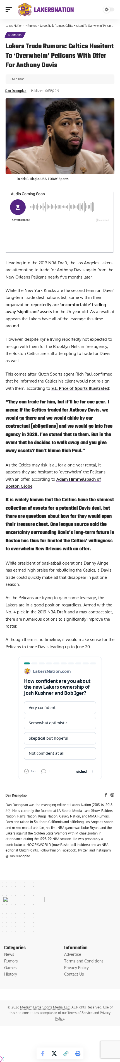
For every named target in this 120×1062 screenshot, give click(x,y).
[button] (10, 9)
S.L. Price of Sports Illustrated (80, 388)
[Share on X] (54, 1053)
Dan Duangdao (16, 91)
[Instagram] (112, 795)
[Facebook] (106, 795)
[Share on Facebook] (42, 1053)
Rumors (15, 35)
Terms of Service (80, 1013)
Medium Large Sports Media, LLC (45, 1007)
